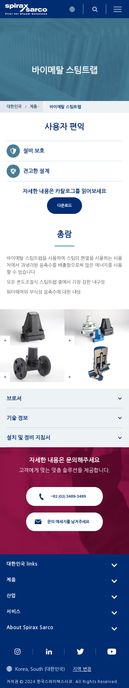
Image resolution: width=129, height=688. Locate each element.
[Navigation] (117, 9)
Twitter (80, 652)
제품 (33, 107)
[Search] (95, 9)
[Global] (72, 9)
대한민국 (14, 107)
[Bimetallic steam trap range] (96, 327)
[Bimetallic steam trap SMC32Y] (32, 364)
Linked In (49, 652)
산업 (11, 595)
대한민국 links (22, 564)
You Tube (111, 652)
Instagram (17, 652)
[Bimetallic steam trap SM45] (32, 327)
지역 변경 (82, 669)
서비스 (14, 611)
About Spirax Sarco (30, 627)
